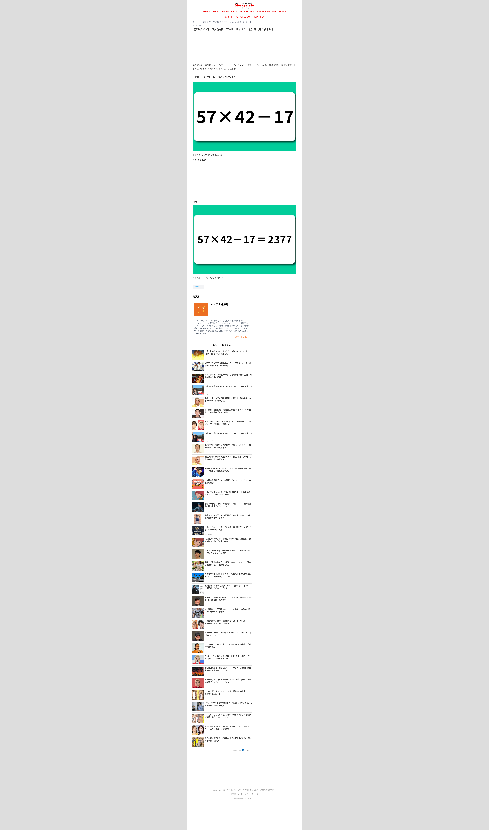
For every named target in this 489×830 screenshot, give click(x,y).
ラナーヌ (255, 794)
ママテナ (246, 794)
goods (234, 11)
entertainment (263, 11)
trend (274, 11)
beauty (215, 11)
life (241, 11)
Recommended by (236, 750)
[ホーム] (194, 22)
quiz (252, 11)
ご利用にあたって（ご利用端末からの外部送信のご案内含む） (251, 790)
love (246, 11)
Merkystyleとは (219, 790)
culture (282, 11)
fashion (206, 11)
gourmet (225, 11)
